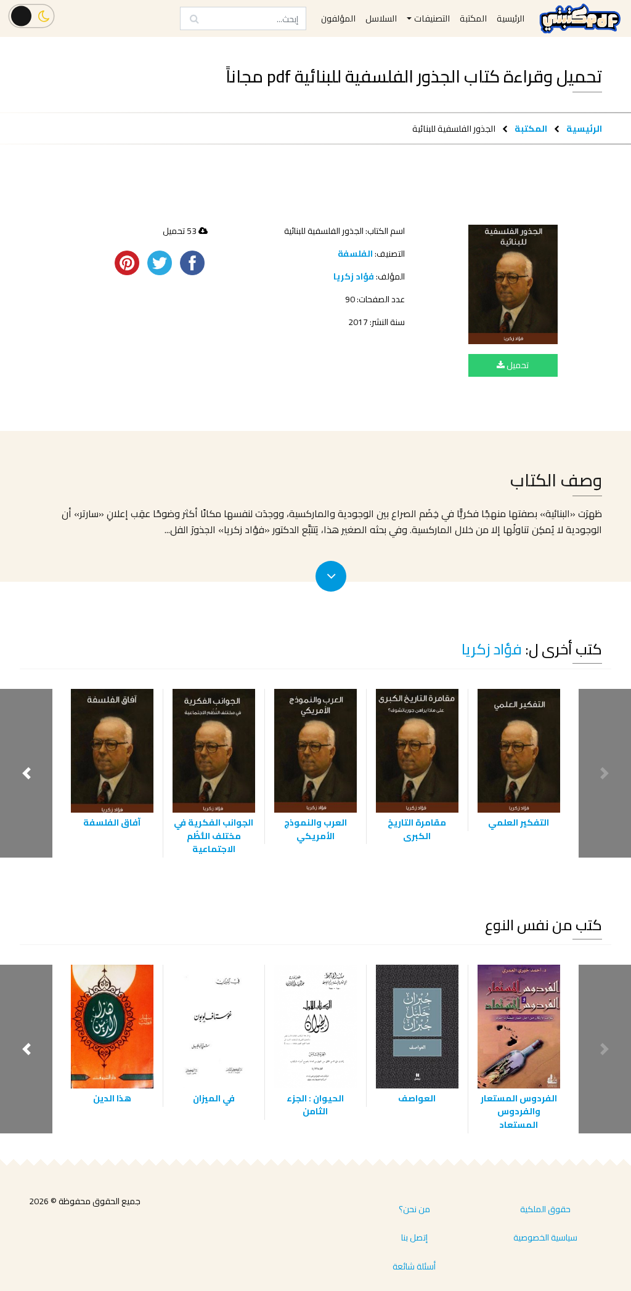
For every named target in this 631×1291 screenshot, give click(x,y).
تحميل (517, 365)
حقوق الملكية (545, 1209)
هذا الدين (112, 1098)
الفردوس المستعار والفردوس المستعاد (519, 1111)
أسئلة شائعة (414, 1266)
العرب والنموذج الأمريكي (315, 829)
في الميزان (214, 1098)
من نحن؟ (414, 1209)
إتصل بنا (414, 1237)
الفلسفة (355, 254)
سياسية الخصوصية (545, 1237)
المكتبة (531, 128)
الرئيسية (584, 128)
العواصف (417, 1098)
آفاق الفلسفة (111, 822)
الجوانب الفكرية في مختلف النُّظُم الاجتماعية (213, 835)
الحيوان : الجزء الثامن (315, 1105)
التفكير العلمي (518, 822)
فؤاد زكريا (353, 276)
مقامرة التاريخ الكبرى (417, 829)
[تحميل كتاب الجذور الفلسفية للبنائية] (513, 284)
